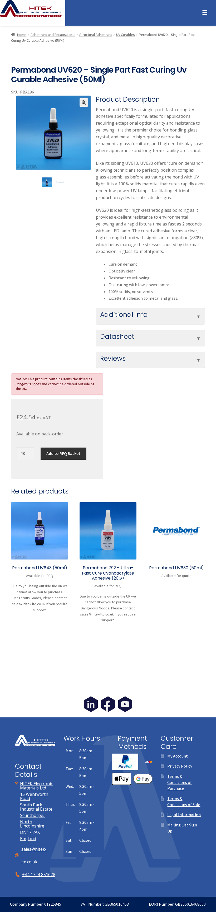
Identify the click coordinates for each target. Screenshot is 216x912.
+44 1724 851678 (38, 874)
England (28, 839)
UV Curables (125, 34)
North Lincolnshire (32, 824)
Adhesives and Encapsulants (53, 34)
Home (21, 34)
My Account (177, 756)
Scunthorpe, (32, 815)
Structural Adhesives (95, 34)
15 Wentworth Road (34, 796)
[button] (84, 102)
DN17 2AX (30, 832)
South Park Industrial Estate (36, 807)
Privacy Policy (179, 766)
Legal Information (184, 814)
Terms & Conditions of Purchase (179, 782)
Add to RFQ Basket (63, 453)
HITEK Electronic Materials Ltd (36, 786)
